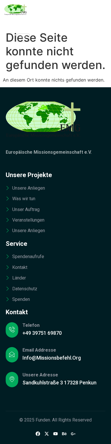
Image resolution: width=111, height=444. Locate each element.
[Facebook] (38, 433)
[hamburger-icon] (23, 38)
